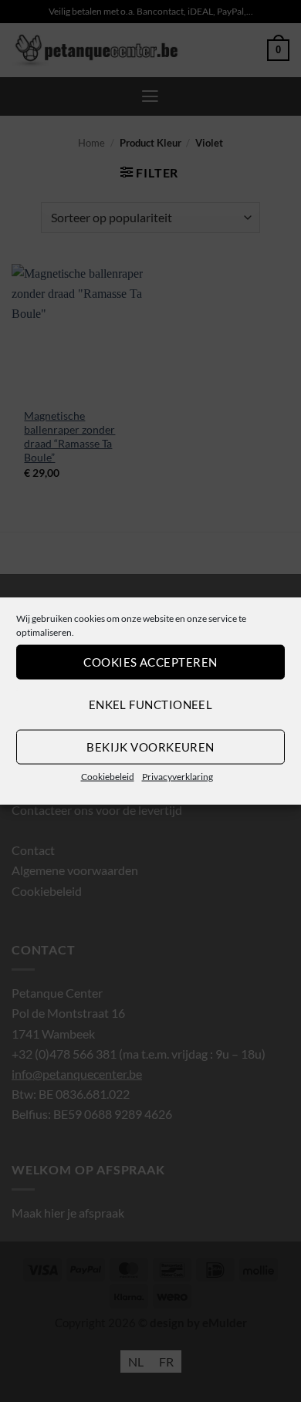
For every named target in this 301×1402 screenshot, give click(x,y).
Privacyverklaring (177, 776)
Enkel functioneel (151, 704)
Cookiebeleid (107, 776)
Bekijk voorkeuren (150, 747)
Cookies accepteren (150, 662)
